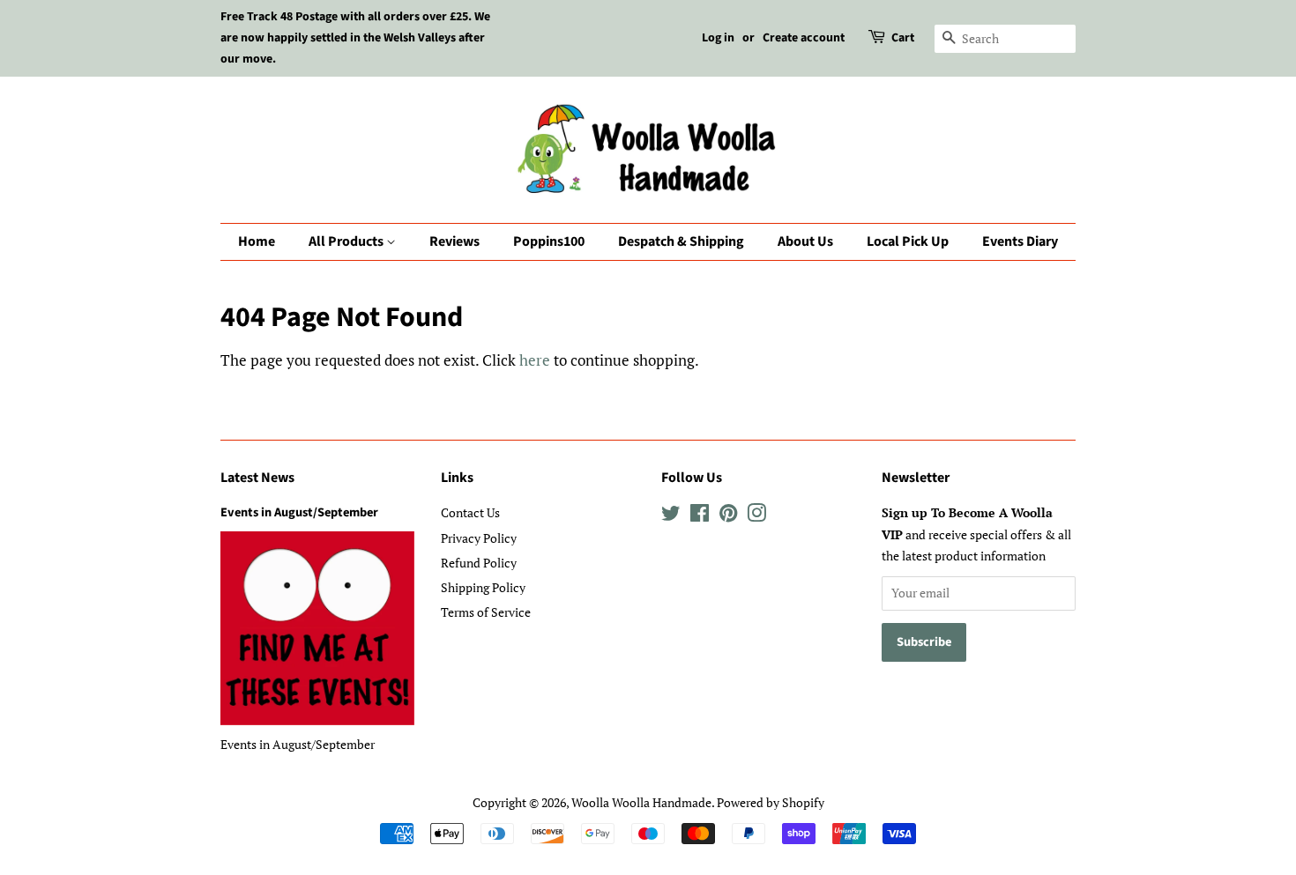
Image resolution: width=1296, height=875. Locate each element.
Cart (902, 38)
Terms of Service (486, 612)
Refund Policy (479, 562)
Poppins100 (549, 241)
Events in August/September (299, 512)
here (534, 360)
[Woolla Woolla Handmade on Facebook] (699, 516)
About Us (805, 241)
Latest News (257, 477)
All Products (347, 241)
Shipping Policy (483, 587)
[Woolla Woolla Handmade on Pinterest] (728, 516)
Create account (804, 38)
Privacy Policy (479, 538)
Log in (718, 38)
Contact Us (470, 512)
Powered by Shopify (770, 802)
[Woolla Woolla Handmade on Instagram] (756, 516)
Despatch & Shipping (681, 241)
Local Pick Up (908, 241)
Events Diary (1020, 241)
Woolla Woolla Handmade (641, 802)
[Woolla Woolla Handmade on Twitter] (671, 516)
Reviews (454, 241)
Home (256, 241)
